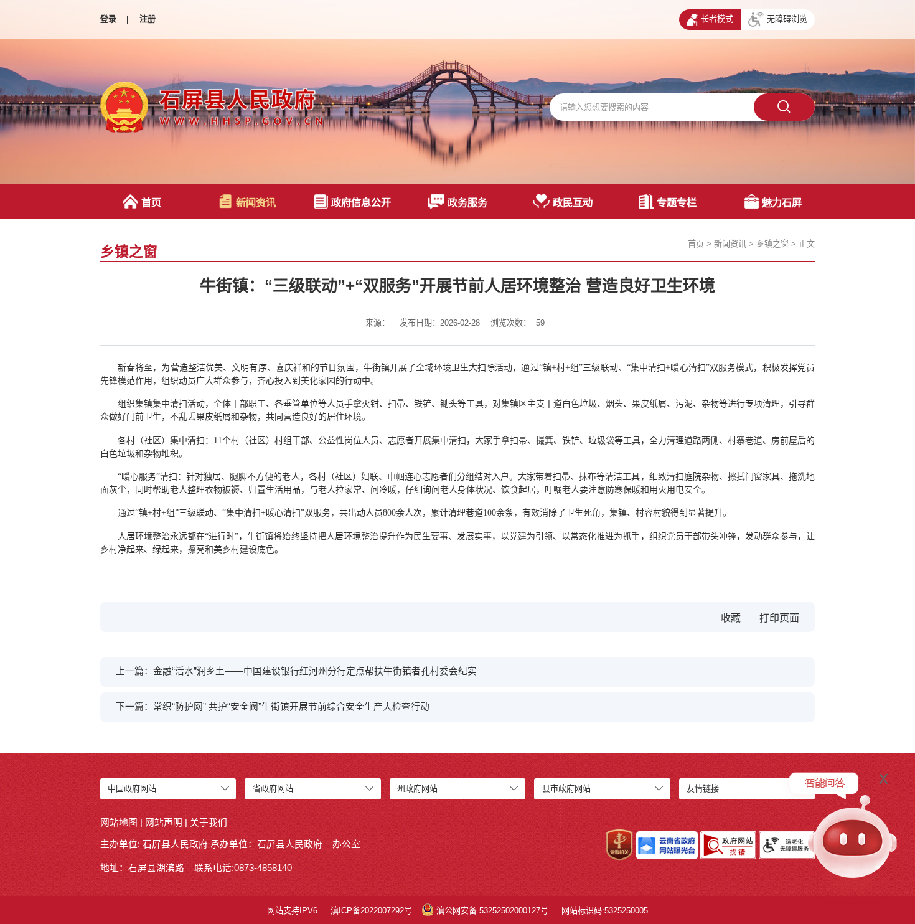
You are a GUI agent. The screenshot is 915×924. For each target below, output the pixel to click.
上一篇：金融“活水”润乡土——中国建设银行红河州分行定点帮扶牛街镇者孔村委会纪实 (296, 671)
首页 (151, 202)
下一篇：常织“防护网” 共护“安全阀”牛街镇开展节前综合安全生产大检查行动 (272, 707)
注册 (147, 19)
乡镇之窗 (772, 243)
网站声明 (163, 822)
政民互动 (573, 202)
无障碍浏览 (787, 19)
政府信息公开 (361, 202)
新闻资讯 (256, 202)
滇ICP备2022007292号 (371, 910)
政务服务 (467, 202)
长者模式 (717, 19)
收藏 (731, 618)
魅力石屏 (782, 202)
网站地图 (119, 822)
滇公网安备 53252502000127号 (492, 910)
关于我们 (208, 822)
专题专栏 (677, 202)
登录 (108, 19)
